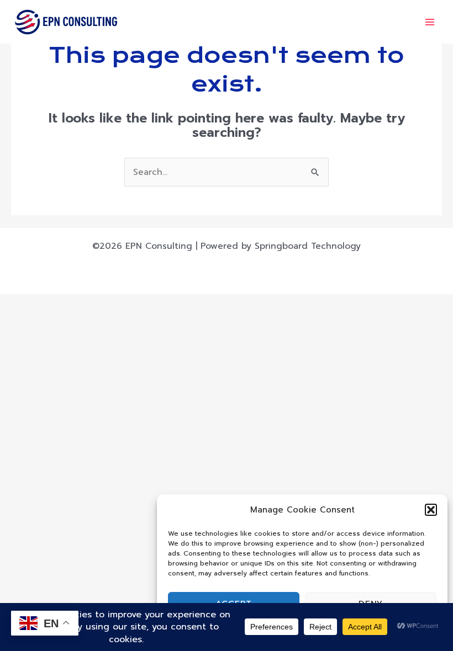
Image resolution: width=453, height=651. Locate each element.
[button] (430, 509)
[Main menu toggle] (430, 22)
